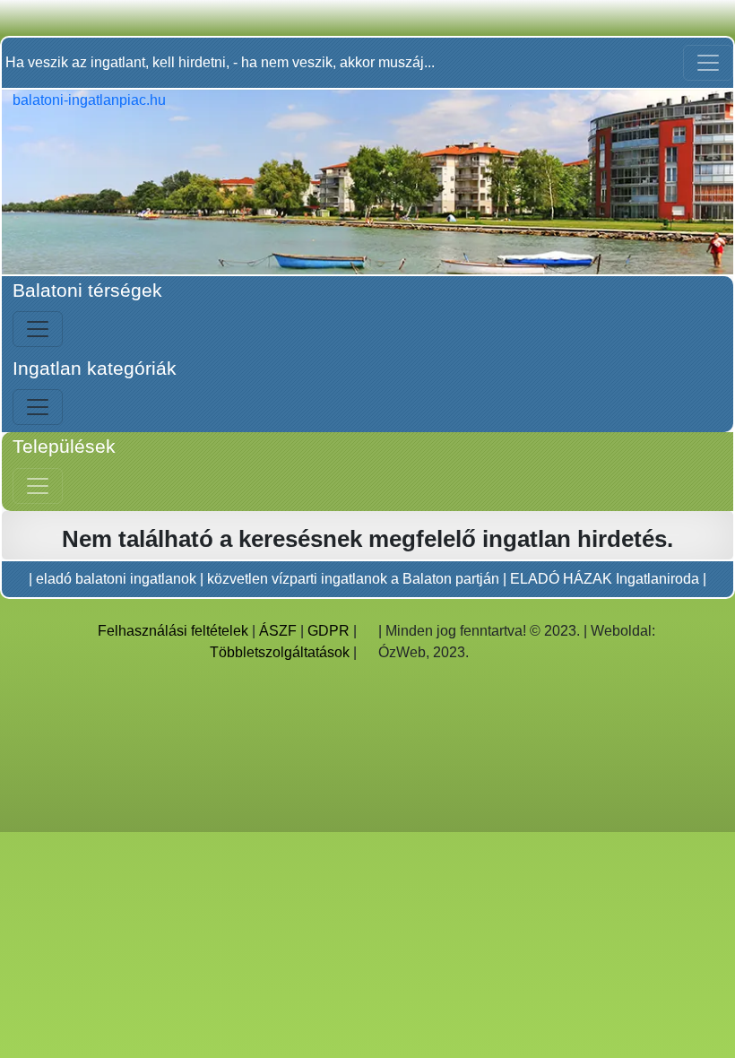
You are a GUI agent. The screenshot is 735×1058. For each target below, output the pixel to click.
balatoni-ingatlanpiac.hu (89, 100)
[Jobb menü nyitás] (38, 486)
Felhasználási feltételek (173, 630)
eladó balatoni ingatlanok (116, 578)
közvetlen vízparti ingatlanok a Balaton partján (353, 578)
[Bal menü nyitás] (38, 329)
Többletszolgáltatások (280, 652)
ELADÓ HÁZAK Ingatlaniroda (604, 578)
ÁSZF (278, 630)
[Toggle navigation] (708, 63)
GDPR (328, 630)
